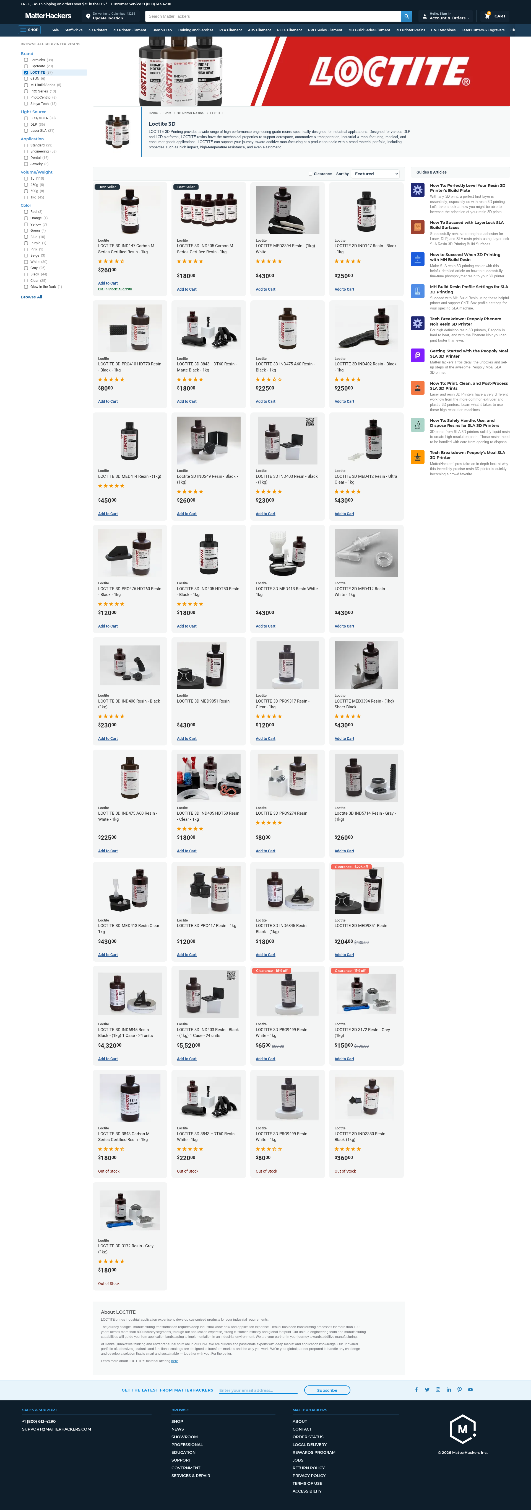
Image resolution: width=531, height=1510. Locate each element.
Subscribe (327, 1390)
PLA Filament (230, 30)
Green (38, 230)
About (300, 1421)
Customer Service (126, 4)
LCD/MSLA (43, 118)
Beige (37, 255)
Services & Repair (190, 1475)
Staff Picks (73, 30)
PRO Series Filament (325, 30)
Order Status (308, 1436)
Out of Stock (108, 1171)
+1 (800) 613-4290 (156, 4)
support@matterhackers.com (56, 1429)
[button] (111, 16)
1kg (37, 197)
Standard (41, 145)
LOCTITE (41, 72)
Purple (38, 243)
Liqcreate (41, 66)
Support (181, 1460)
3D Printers (97, 30)
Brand (27, 53)
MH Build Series (45, 85)
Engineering (43, 151)
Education (183, 1452)
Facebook (416, 1389)
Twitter (427, 1389)
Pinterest (459, 1389)
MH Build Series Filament (369, 30)
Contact (302, 1429)
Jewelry (39, 164)
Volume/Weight (37, 172)
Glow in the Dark (46, 287)
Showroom (184, 1436)
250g (37, 185)
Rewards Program (314, 1452)
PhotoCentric (43, 97)
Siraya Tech (43, 104)
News (177, 1429)
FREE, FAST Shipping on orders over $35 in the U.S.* (64, 4)
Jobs (298, 1460)
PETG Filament (289, 30)
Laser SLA (42, 130)
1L (37, 178)
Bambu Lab (162, 30)
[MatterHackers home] (48, 16)
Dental (39, 158)
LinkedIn (449, 1389)
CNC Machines (443, 30)
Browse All (31, 297)
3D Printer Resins (410, 30)
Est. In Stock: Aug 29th (115, 289)
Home (153, 113)
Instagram (438, 1389)
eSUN (37, 78)
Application (32, 138)
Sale (55, 30)
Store (167, 113)
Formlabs (41, 60)
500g (37, 191)
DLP (37, 124)
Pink (36, 249)
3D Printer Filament (129, 30)
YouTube (470, 1389)
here (174, 1361)
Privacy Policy (309, 1475)
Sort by (342, 174)
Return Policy (309, 1467)
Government (185, 1467)
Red (36, 212)
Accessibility (307, 1491)
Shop (177, 1421)
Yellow (38, 224)
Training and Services (195, 30)
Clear (38, 280)
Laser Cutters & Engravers (483, 30)
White (39, 262)
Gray (38, 268)
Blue (37, 237)
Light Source (33, 111)
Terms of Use (307, 1483)
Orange (39, 218)
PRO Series (43, 91)
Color (26, 205)
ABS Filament (259, 30)
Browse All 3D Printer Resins (50, 44)
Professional (187, 1444)
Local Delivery (310, 1444)
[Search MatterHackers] (406, 16)
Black (38, 274)
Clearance (323, 174)
